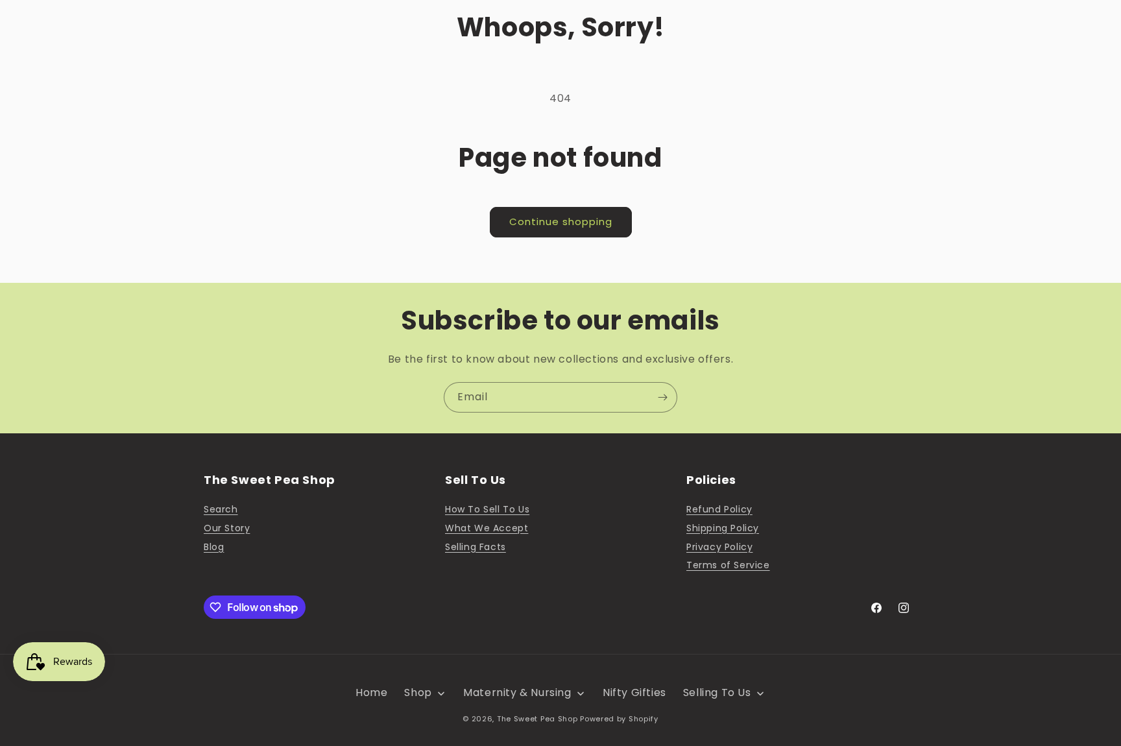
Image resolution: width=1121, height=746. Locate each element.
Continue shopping (560, 221)
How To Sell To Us (487, 509)
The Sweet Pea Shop (537, 719)
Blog (214, 546)
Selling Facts (475, 546)
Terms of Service (728, 565)
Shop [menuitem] (417, 692)
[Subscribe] (662, 397)
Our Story (227, 528)
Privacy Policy (719, 546)
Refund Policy (719, 509)
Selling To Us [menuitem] (717, 692)
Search (221, 509)
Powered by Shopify (619, 719)
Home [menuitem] (371, 692)
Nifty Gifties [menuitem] (634, 692)
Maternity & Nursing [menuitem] (517, 692)
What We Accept (486, 528)
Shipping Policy (722, 528)
